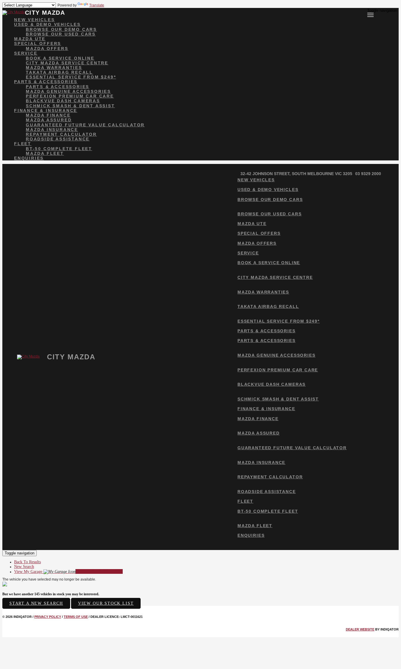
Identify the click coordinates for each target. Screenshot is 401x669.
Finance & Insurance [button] (45, 110)
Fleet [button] (22, 143)
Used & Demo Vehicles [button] (47, 24)
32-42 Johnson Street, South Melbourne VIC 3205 (296, 173)
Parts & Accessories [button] (45, 81)
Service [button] (26, 53)
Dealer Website (360, 629)
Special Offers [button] (37, 43)
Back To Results (27, 562)
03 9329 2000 (368, 173)
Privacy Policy (47, 616)
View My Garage (68, 571)
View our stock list (106, 603)
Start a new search (36, 603)
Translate (96, 5)
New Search (24, 566)
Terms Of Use (76, 616)
